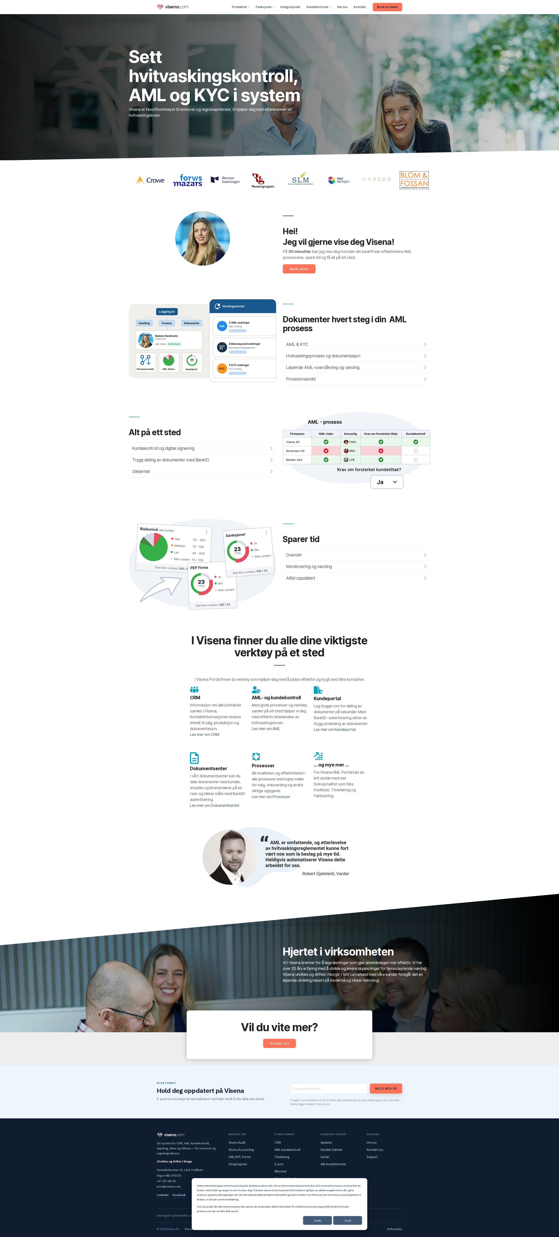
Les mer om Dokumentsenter (215, 805)
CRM (277, 1142)
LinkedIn (163, 1195)
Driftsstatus (394, 1229)
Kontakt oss (375, 1150)
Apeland (326, 1142)
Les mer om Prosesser (271, 796)
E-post (279, 1164)
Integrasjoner (290, 7)
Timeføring (282, 1157)
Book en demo (387, 7)
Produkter (241, 7)
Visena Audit (237, 1142)
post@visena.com (169, 1186)
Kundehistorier (319, 7)
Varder (325, 1157)
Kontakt (360, 7)
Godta (317, 1220)
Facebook (179, 1195)
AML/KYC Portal (239, 1157)
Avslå (348, 1220)
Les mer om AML (266, 728)
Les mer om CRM (204, 734)
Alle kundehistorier (333, 1164)
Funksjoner (265, 7)
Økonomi (280, 1171)
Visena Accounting (241, 1150)
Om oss (342, 7)
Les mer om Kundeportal (334, 729)
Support (372, 1157)
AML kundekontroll (287, 1150)
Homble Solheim (331, 1150)
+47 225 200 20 (166, 1181)
